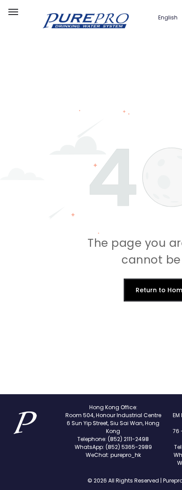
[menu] (13, 12)
